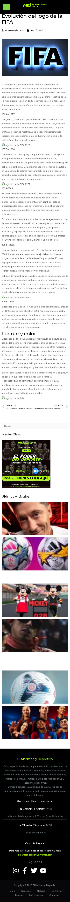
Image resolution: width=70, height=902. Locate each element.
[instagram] (17, 870)
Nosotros (26, 891)
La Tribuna (17, 895)
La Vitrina (57, 891)
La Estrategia (36, 895)
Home (12, 891)
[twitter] (35, 870)
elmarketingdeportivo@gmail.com (35, 855)
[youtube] (44, 870)
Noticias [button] (41, 891)
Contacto (54, 895)
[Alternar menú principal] (6, 7)
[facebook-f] (26, 870)
